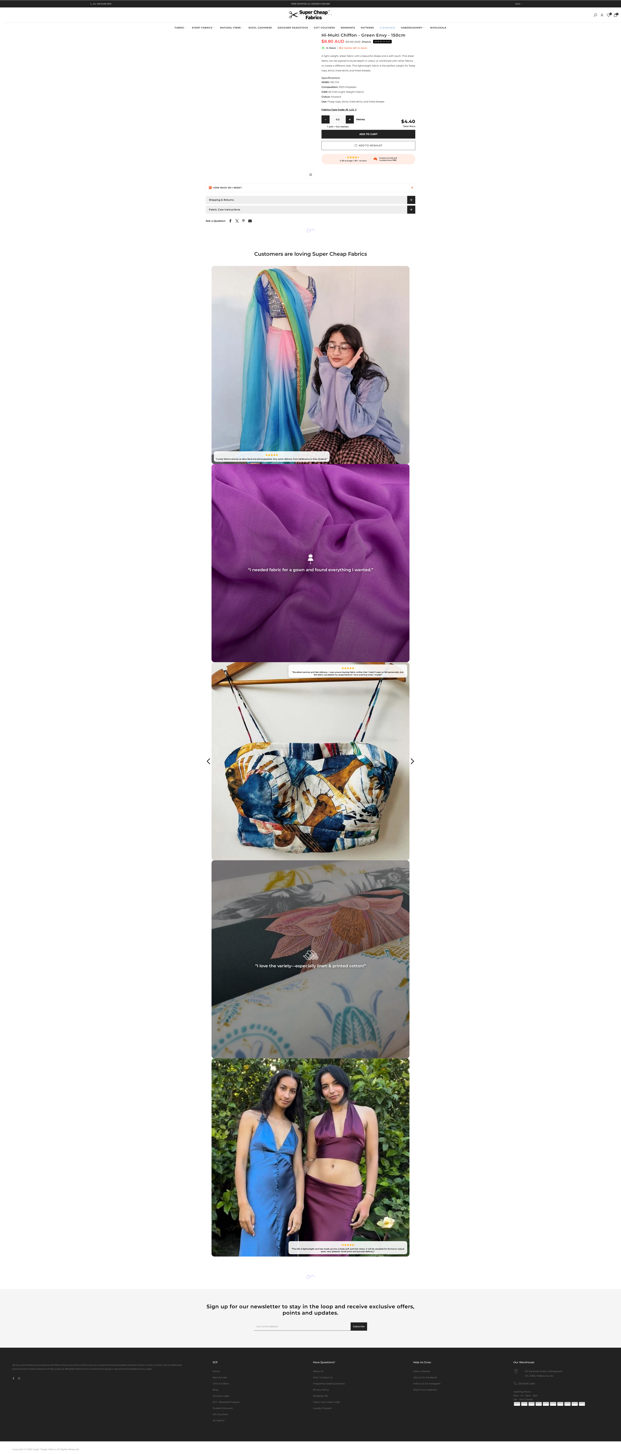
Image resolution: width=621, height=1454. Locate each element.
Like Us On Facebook (425, 1377)
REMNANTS (348, 27)
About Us (318, 1371)
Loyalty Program (322, 1408)
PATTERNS (367, 27)
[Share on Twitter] (237, 221)
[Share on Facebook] (230, 221)
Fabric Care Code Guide (326, 1402)
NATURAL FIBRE (230, 27)
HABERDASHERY (411, 27)
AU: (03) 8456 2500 (102, 4)
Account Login (221, 1395)
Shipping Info (320, 1395)
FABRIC (179, 27)
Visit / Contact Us (323, 1377)
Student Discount (223, 1408)
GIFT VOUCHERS (324, 27)
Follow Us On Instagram (427, 1383)
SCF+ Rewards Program (226, 1402)
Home (216, 1371)
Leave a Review (421, 1371)
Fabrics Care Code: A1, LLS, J (338, 109)
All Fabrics (218, 1420)
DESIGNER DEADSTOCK (293, 27)
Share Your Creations (425, 1389)
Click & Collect (221, 1383)
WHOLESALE (438, 27)
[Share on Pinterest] (243, 220)
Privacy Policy (321, 1389)
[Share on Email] (250, 221)
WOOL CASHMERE (260, 27)
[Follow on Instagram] (19, 1378)
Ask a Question (215, 220)
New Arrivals (220, 1377)
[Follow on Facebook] (13, 1378)
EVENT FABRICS (202, 27)
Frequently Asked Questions (329, 1383)
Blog (215, 1389)
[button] (310, 187)
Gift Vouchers (220, 1414)
